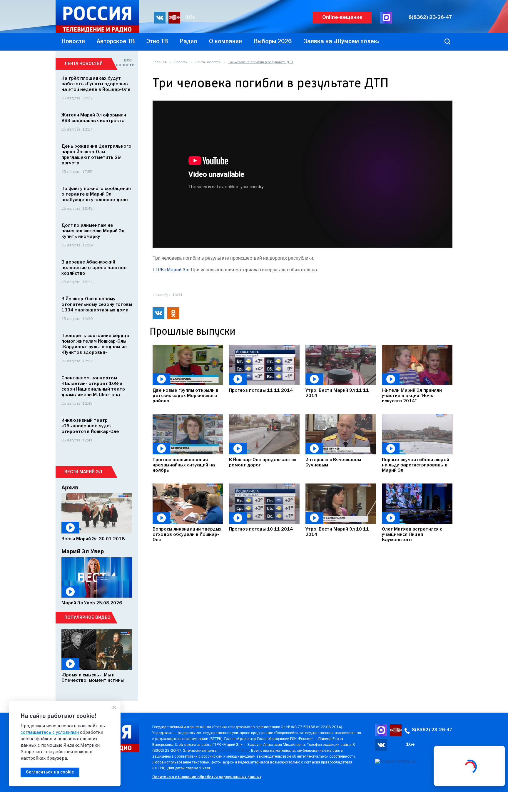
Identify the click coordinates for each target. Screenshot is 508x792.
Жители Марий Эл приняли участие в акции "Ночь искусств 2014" (412, 396)
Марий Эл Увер (82, 551)
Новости (181, 62)
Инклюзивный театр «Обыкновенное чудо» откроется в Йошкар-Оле (90, 426)
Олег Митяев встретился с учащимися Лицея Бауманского (412, 534)
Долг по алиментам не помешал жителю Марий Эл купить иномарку (92, 231)
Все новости (124, 62)
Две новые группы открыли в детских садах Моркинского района (185, 396)
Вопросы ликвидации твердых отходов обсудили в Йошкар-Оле (187, 534)
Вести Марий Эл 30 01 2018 (93, 539)
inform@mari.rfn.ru (233, 750)
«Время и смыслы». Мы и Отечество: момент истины (92, 678)
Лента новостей (207, 62)
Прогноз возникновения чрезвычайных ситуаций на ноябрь (184, 465)
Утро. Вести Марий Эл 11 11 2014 (337, 393)
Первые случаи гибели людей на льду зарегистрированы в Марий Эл (415, 465)
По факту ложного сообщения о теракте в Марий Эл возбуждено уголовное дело (96, 194)
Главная (160, 62)
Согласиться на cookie (50, 772)
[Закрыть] (114, 707)
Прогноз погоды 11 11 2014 (261, 391)
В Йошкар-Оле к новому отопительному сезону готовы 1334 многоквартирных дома (96, 304)
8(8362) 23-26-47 (430, 17)
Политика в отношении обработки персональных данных (206, 777)
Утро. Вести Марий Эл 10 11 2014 (337, 532)
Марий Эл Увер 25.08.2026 (91, 603)
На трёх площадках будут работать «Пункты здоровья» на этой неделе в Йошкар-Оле (96, 84)
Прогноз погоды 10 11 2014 (261, 529)
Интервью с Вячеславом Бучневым (333, 462)
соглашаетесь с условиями (50, 733)
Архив (69, 487)
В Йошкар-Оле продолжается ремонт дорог (262, 462)
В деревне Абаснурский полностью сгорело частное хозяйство (94, 268)
